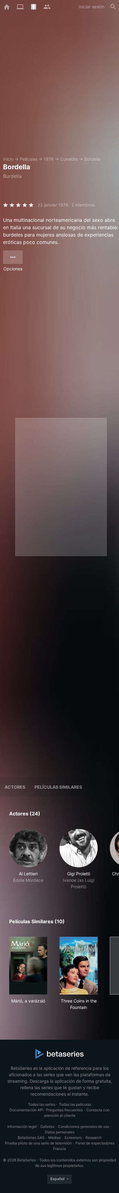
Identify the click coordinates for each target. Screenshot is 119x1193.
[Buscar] (113, 7)
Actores (15, 787)
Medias (54, 1137)
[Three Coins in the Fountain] (79, 966)
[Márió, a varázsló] (28, 966)
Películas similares (58, 787)
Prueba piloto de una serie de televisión (38, 1143)
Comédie (69, 159)
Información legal (22, 1126)
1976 (49, 159)
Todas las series (41, 1104)
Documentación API (26, 1110)
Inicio (8, 159)
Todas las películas (75, 1104)
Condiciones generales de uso (83, 1126)
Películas (28, 159)
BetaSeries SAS (31, 1137)
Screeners (73, 1137)
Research (93, 1137)
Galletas (47, 1126)
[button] (28, 859)
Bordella (92, 159)
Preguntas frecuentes (64, 1110)
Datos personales (59, 1132)
